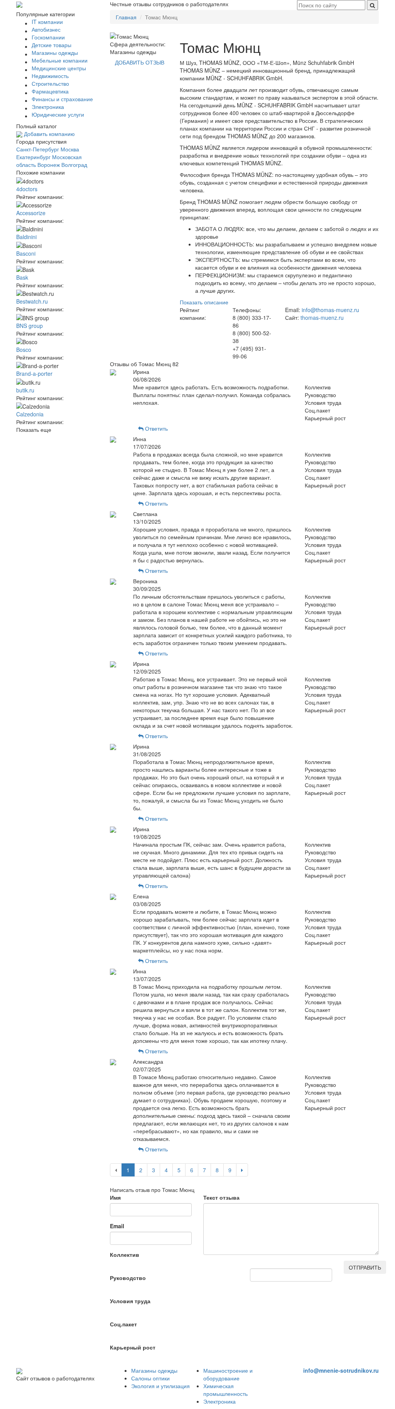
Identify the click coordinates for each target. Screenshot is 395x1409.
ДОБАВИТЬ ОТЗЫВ (139, 62)
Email (117, 1226)
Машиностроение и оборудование (228, 1374)
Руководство (128, 1278)
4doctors (26, 189)
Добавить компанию (48, 134)
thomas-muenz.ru (322, 317)
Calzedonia (30, 414)
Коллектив (124, 1254)
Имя (115, 1197)
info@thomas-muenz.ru (330, 310)
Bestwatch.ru (32, 301)
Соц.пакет (123, 1324)
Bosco (23, 349)
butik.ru (25, 390)
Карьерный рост (132, 1347)
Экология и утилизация (160, 1386)
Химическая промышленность (225, 1389)
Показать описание (204, 302)
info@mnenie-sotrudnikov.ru (341, 1370)
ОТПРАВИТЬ (365, 1267)
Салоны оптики (150, 1378)
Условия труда (130, 1301)
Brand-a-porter (34, 373)
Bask (22, 277)
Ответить (155, 428)
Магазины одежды (154, 1370)
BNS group (29, 325)
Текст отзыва (221, 1197)
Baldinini (26, 237)
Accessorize (31, 213)
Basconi (25, 253)
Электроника (219, 1401)
